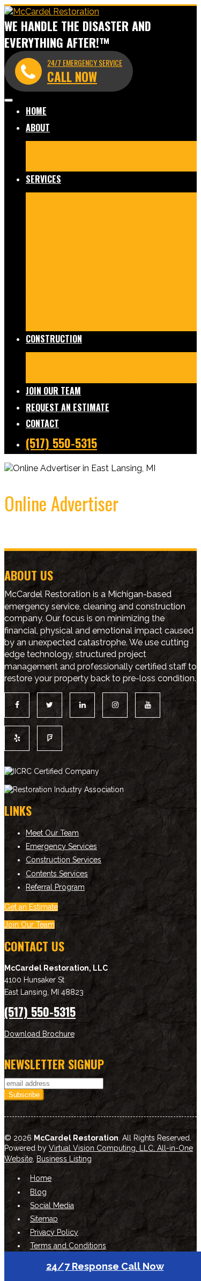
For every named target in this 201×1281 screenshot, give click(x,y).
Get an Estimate (31, 907)
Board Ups (82, 292)
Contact (42, 423)
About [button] (38, 127)
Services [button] (43, 179)
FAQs (37, 323)
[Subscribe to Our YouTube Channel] (147, 705)
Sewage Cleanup (86, 277)
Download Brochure (39, 1034)
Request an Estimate (67, 407)
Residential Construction (74, 359)
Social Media (52, 1205)
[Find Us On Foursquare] (49, 738)
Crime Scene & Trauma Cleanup (88, 246)
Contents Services (147, 308)
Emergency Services (61, 846)
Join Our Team (53, 390)
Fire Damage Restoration (75, 200)
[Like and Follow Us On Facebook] (16, 705)
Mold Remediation (110, 215)
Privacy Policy (54, 1232)
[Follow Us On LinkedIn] (82, 705)
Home (36, 111)
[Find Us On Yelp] (16, 738)
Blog (112, 164)
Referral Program (55, 887)
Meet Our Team (56, 148)
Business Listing (64, 1159)
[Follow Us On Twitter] (49, 705)
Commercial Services (67, 308)
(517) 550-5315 (61, 442)
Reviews (84, 164)
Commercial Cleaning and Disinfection (101, 231)
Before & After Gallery (133, 148)
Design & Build (107, 375)
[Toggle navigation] (8, 100)
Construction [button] (54, 338)
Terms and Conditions (68, 1245)
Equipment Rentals (143, 292)
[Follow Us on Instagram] (115, 705)
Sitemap (44, 1219)
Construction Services (63, 859)
